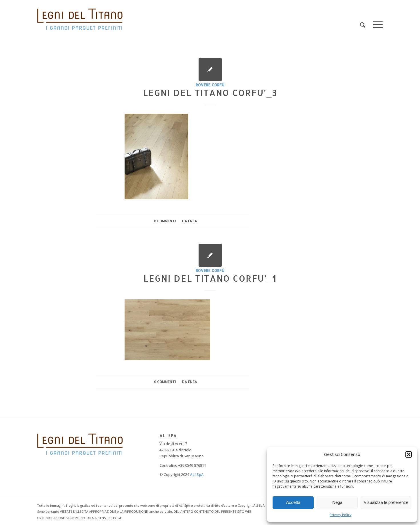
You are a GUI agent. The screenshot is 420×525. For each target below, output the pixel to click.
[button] (408, 454)
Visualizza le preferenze (386, 502)
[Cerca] (362, 25)
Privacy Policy (340, 514)
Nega (337, 502)
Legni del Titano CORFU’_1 (210, 278)
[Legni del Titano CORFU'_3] (210, 69)
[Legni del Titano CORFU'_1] (210, 255)
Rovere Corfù (210, 84)
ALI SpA (197, 474)
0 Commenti (165, 221)
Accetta (293, 502)
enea (192, 221)
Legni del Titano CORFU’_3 (210, 92)
